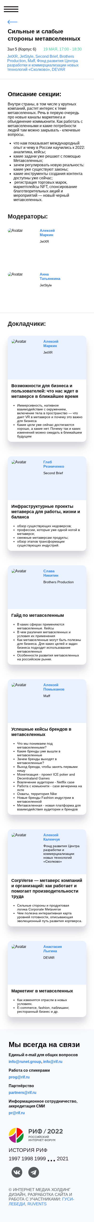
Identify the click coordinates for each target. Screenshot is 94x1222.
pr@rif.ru (17, 1113)
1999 (40, 1158)
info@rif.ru (52, 1062)
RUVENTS (37, 1204)
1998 (27, 1158)
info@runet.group (25, 1062)
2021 (62, 1158)
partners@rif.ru (22, 1093)
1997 (14, 1158)
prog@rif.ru (19, 1077)
